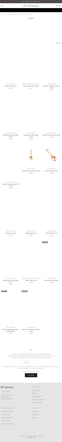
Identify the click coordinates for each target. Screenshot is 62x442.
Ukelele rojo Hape (31, 233)
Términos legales (36, 396)
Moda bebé (35, 411)
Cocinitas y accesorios (31, 35)
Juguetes (34, 417)
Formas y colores (51, 231)
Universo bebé (36, 414)
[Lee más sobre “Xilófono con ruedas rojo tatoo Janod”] (38, 291)
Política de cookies (37, 402)
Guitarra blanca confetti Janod (31, 171)
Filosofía (34, 393)
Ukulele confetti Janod (51, 171)
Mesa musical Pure (10, 86)
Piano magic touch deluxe (31, 86)
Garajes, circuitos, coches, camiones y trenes (43, 37)
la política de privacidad (33, 371)
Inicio (2, 14)
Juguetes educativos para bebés (31, 84)
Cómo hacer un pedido (7, 411)
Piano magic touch (31, 280)
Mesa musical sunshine (51, 280)
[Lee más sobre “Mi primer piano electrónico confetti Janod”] (18, 291)
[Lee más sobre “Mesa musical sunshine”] (59, 241)
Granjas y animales (54, 35)
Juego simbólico (22, 14)
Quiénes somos (36, 390)
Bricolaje (7, 35)
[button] (18, 47)
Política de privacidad (38, 399)
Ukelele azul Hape (10, 233)
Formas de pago (5, 414)
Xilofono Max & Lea (51, 233)
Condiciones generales (7, 423)
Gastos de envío (5, 420)
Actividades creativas (10, 133)
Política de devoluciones (7, 417)
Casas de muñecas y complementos (19, 36)
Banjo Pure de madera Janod (51, 135)
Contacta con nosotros (7, 398)
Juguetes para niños (11, 14)
